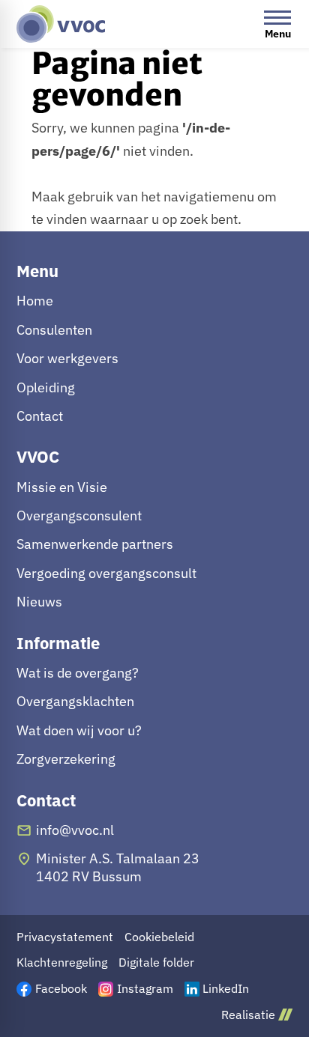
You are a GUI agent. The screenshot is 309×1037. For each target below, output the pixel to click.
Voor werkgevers (67, 358)
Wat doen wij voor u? (79, 730)
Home (34, 300)
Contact (39, 416)
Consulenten (54, 329)
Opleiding (45, 387)
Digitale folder (156, 962)
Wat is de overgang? (77, 672)
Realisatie (248, 1015)
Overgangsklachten (75, 701)
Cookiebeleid (159, 937)
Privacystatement (64, 937)
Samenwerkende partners (94, 544)
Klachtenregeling (61, 962)
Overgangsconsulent (79, 515)
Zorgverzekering (66, 758)
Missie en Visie (61, 487)
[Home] (60, 24)
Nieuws (39, 601)
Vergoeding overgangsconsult (106, 573)
